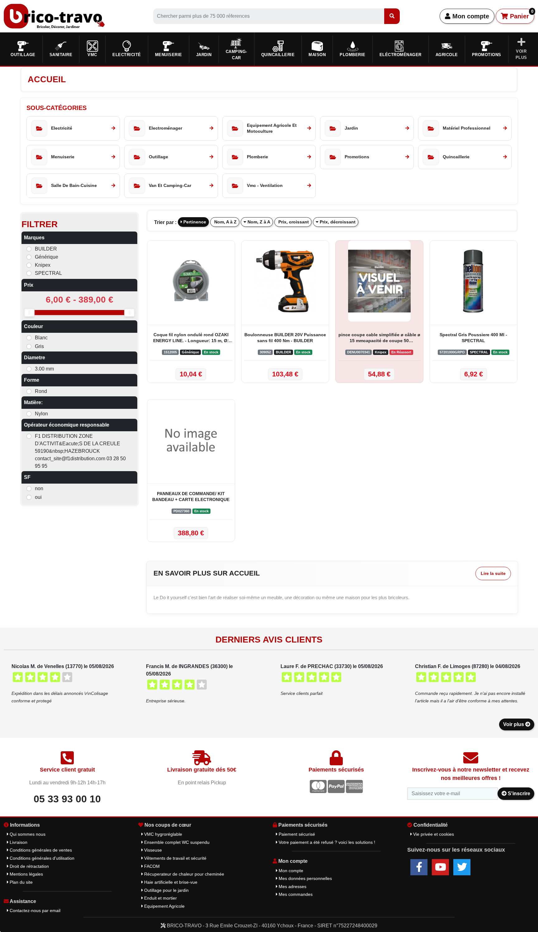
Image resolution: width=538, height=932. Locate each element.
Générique (46, 257)
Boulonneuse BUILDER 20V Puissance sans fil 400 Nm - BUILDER (285, 337)
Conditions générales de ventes (40, 850)
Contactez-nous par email (34, 910)
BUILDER (46, 248)
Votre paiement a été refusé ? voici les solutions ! (326, 842)
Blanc (41, 337)
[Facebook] (418, 867)
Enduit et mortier (160, 898)
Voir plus (514, 724)
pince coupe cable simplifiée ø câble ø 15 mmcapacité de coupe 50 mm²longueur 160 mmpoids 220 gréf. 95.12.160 (379, 338)
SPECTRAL (48, 273)
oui (38, 497)
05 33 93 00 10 (67, 799)
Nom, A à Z (225, 221)
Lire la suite (493, 573)
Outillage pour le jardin (166, 890)
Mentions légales (25, 874)
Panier (520, 14)
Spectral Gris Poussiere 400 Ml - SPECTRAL (473, 337)
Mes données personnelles (304, 878)
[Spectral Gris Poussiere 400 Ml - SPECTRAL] (473, 281)
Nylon (41, 413)
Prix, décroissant (337, 221)
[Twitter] (461, 867)
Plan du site (20, 882)
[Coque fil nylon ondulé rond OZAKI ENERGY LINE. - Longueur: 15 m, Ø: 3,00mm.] (191, 281)
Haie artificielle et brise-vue (170, 882)
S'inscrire (518, 793)
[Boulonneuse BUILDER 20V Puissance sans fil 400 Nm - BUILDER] (285, 281)
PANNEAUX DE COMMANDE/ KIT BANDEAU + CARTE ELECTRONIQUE (190, 496)
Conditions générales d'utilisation (41, 858)
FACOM (151, 866)
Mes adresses (291, 886)
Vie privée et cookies (433, 834)
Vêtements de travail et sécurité (174, 858)
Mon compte (470, 16)
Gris (39, 346)
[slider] (29, 312)
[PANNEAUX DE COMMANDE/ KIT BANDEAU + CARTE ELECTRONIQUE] (191, 439)
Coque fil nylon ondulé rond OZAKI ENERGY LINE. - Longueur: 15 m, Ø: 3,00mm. (191, 338)
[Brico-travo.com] (54, 15)
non (39, 488)
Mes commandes (295, 894)
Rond (41, 391)
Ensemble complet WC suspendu (176, 842)
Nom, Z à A (258, 221)
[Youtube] (440, 867)
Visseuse (152, 850)
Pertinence (194, 221)
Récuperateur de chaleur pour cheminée (183, 874)
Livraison (17, 842)
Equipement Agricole (164, 906)
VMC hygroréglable (162, 834)
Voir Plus (521, 54)
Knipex (42, 265)
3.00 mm (44, 368)
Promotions (486, 54)
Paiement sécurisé (296, 834)
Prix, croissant (293, 221)
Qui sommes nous (26, 834)
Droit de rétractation (28, 866)
